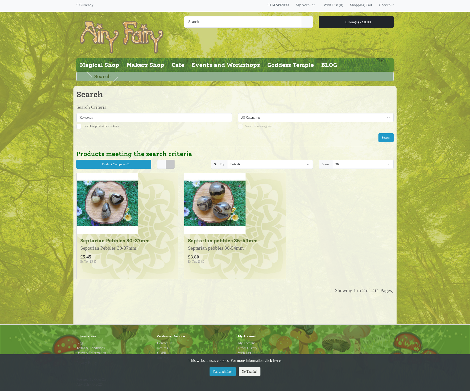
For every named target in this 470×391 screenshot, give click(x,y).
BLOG (329, 64)
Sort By (219, 164)
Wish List (244, 353)
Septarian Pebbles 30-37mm (115, 241)
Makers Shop (145, 64)
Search (102, 76)
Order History (247, 348)
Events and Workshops (226, 64)
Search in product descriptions (101, 126)
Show (325, 164)
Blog (79, 343)
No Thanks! (249, 371)
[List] (161, 164)
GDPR (161, 353)
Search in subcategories (258, 126)
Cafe (178, 64)
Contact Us (164, 343)
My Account (246, 343)
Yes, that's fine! (223, 371)
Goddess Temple (290, 64)
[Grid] (170, 164)
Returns (162, 348)
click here (273, 360)
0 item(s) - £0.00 (357, 22)
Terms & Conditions (90, 348)
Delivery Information (91, 353)
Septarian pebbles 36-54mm (223, 241)
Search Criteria (91, 107)
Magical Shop (99, 64)
